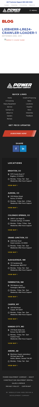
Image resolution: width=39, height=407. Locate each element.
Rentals (9, 119)
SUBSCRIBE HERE (18, 133)
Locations (29, 104)
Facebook (16, 148)
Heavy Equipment (10, 104)
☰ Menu (33, 10)
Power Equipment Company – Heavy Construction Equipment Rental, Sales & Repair (18, 380)
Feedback (29, 116)
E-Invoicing (23, 5)
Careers (6, 5)
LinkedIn (23, 148)
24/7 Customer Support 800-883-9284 (19, 2)
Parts (29, 110)
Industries (14, 5)
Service (9, 107)
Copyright (26, 386)
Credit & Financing (29, 98)
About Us (32, 5)
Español (29, 107)
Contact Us (10, 110)
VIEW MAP (12, 185)
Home (10, 98)
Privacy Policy (12, 386)
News (29, 101)
